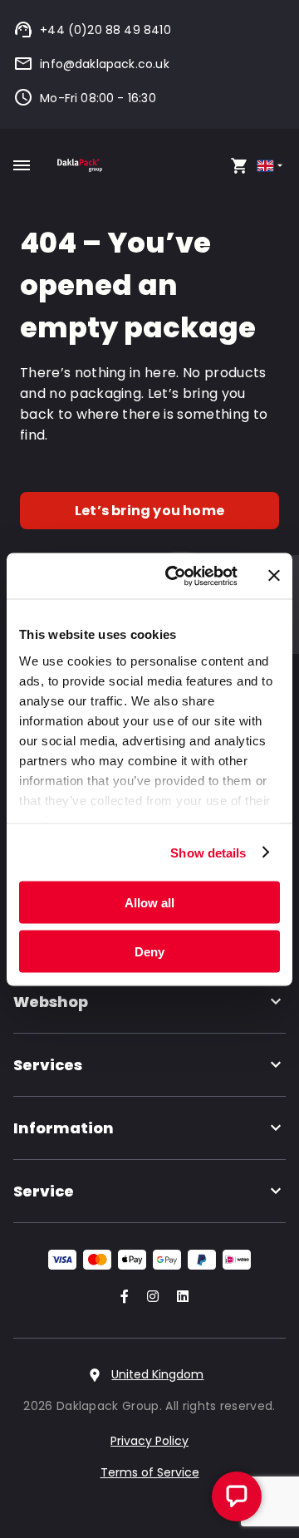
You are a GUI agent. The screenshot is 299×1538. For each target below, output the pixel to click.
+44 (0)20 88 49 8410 (105, 30)
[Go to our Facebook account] (121, 1297)
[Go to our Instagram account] (149, 1297)
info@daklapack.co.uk (104, 64)
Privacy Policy (149, 1441)
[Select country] (271, 166)
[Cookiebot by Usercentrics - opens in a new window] (175, 576)
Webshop (50, 1001)
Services (47, 1064)
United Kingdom (157, 1374)
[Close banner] (274, 576)
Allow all (149, 903)
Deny (149, 951)
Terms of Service (149, 1472)
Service (43, 1191)
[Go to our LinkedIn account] (177, 1297)
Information (63, 1128)
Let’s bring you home (149, 510)
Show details (208, 852)
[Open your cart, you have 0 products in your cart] (239, 165)
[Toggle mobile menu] (21, 165)
